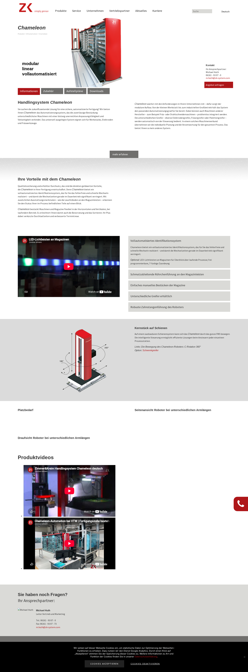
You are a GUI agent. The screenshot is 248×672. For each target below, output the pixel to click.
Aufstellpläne (74, 91)
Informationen (29, 91)
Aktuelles (141, 10)
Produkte (60, 10)
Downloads (96, 91)
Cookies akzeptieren (104, 664)
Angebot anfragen (215, 84)
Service (76, 10)
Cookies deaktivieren (145, 664)
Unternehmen (95, 10)
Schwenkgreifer (150, 350)
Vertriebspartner (119, 10)
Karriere (157, 10)
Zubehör (48, 91)
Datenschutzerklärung (146, 656)
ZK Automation (31, 34)
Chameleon (43, 34)
